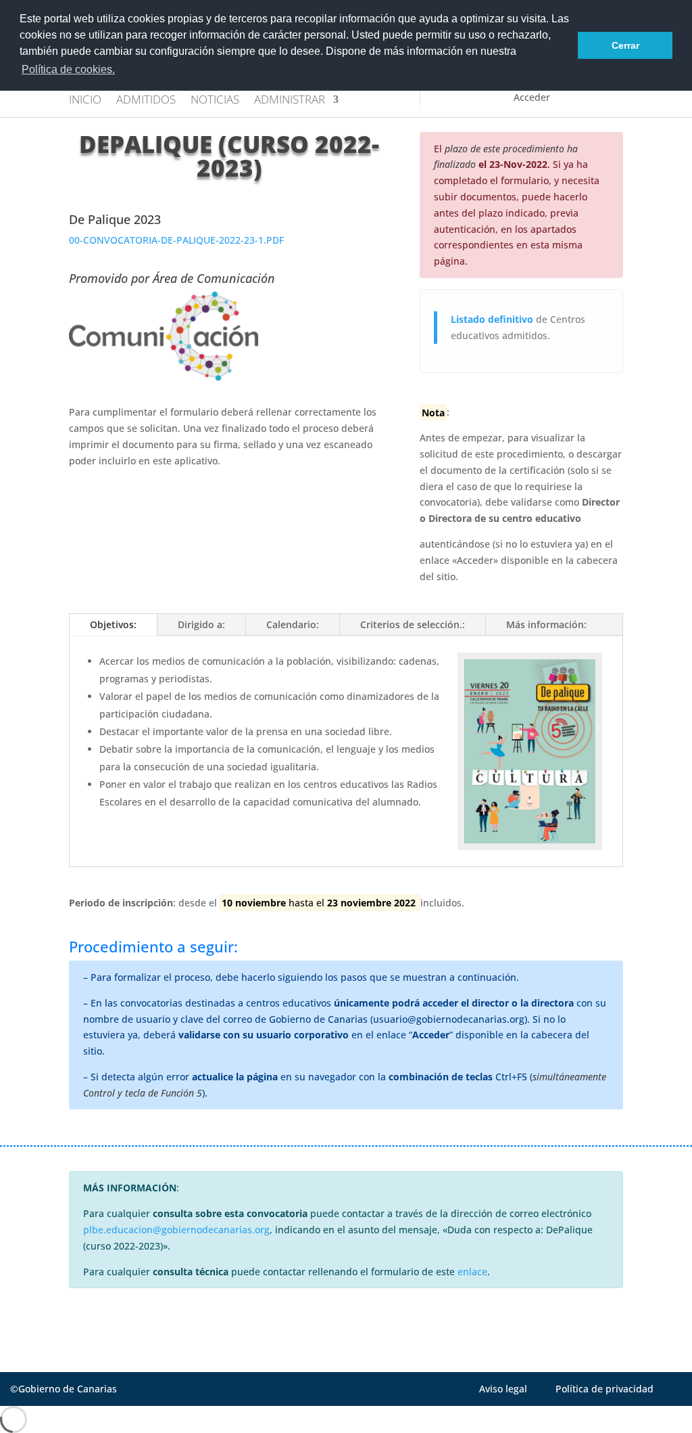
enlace (472, 1271)
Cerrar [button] (625, 45)
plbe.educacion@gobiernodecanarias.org (176, 1229)
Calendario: (292, 624)
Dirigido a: (201, 624)
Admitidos (146, 101)
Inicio (85, 101)
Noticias (215, 101)
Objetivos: (113, 624)
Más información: (546, 624)
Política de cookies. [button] (68, 69)
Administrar (289, 101)
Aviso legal (503, 1388)
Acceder (532, 97)
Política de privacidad (604, 1388)
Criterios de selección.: (412, 624)
